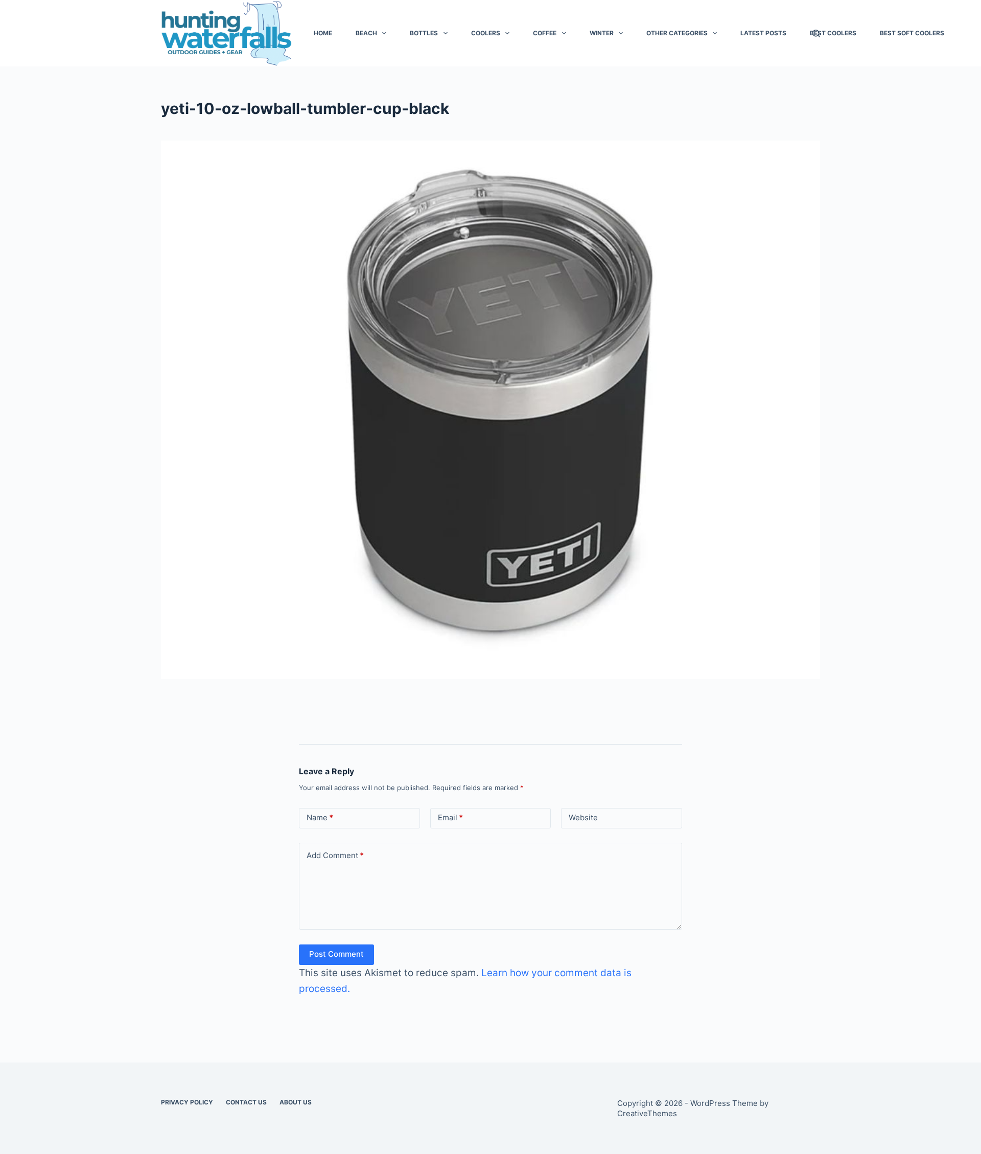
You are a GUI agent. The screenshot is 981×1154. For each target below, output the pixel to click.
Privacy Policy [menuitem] (187, 1102)
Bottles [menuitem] (424, 33)
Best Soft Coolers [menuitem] (912, 33)
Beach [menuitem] (366, 33)
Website (583, 817)
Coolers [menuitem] (485, 33)
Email (450, 817)
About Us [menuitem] (295, 1102)
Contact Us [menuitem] (246, 1102)
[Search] (816, 33)
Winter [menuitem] (602, 33)
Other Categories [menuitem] (677, 33)
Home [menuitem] (323, 33)
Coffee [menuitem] (544, 33)
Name (320, 817)
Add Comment (335, 855)
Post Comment (336, 954)
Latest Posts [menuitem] (763, 33)
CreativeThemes (647, 1113)
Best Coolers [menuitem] (833, 33)
